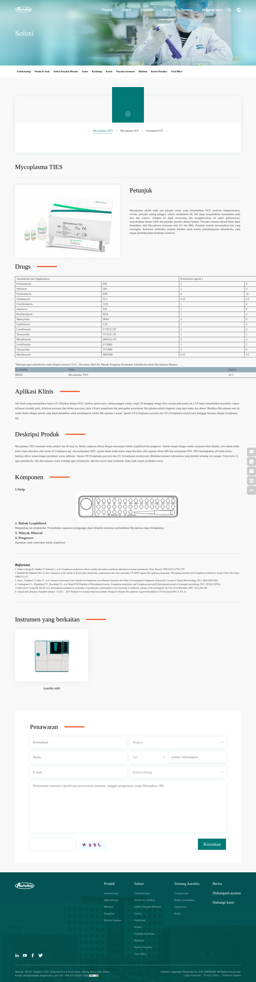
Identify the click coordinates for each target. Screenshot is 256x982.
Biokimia (139, 940)
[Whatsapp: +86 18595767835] (251, 462)
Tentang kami (181, 893)
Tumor (137, 913)
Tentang (187, 9)
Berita (167, 9)
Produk (107, 9)
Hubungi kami (212, 9)
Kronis (137, 927)
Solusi (126, 9)
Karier (177, 913)
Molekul (108, 906)
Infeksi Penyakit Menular (147, 906)
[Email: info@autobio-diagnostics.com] (251, 472)
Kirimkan (212, 844)
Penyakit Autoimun (144, 933)
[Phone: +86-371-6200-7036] (251, 481)
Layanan (147, 9)
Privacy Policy (211, 975)
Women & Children (144, 900)
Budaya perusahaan (184, 900)
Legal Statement (193, 975)
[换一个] (92, 845)
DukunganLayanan (227, 893)
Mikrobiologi (111, 900)
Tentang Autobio (186, 883)
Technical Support (231, 975)
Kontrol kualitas (112, 920)
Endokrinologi (142, 893)
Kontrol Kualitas (143, 947)
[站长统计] (93, 975)
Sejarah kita (180, 906)
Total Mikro (140, 954)
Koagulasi (109, 913)
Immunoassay (111, 893)
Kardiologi (140, 920)
